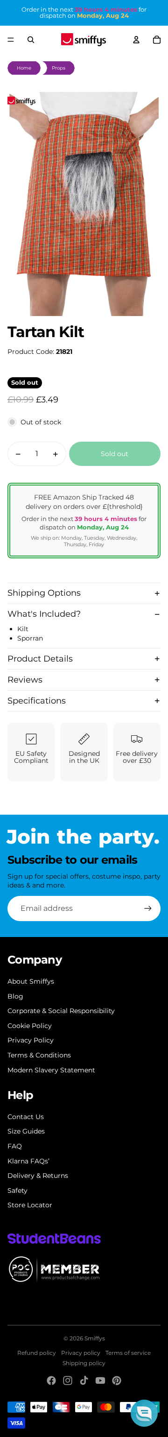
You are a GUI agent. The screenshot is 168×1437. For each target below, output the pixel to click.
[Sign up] (148, 908)
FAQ (14, 1146)
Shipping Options (44, 593)
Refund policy (36, 1352)
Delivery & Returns (37, 1175)
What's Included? (44, 614)
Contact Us (25, 1117)
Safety (17, 1190)
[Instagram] (67, 1380)
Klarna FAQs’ (28, 1161)
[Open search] (31, 39)
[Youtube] (100, 1380)
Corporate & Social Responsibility (61, 1011)
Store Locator (29, 1205)
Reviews (24, 680)
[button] (144, 1413)
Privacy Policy (30, 1040)
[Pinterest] (116, 1380)
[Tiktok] (84, 1380)
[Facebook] (51, 1380)
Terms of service (128, 1352)
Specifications (36, 701)
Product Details (40, 659)
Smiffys (94, 1338)
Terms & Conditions (39, 1055)
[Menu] (10, 39)
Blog (15, 996)
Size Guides (26, 1131)
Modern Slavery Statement (51, 1070)
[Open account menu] (136, 39)
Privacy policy (80, 1352)
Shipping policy (84, 1363)
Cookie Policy (29, 1025)
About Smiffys (30, 981)
